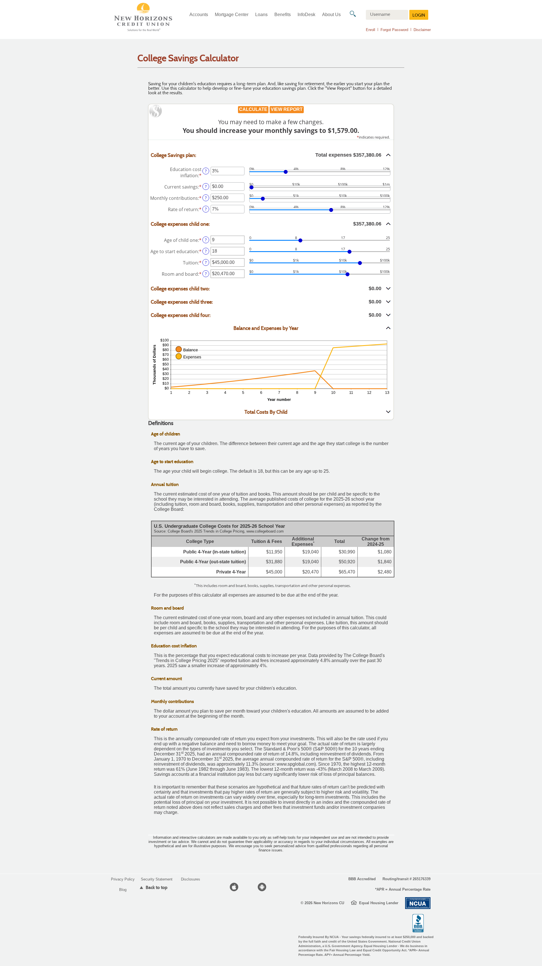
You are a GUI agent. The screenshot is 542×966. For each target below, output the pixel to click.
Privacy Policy (123, 879)
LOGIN (418, 16)
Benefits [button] (282, 14)
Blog (122, 890)
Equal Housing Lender (378, 903)
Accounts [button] (198, 14)
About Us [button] (331, 14)
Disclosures (190, 879)
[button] (271, 155)
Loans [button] (261, 14)
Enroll (370, 30)
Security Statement (156, 879)
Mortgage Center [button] (231, 14)
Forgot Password (394, 30)
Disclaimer (422, 30)
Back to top (156, 887)
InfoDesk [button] (306, 14)
